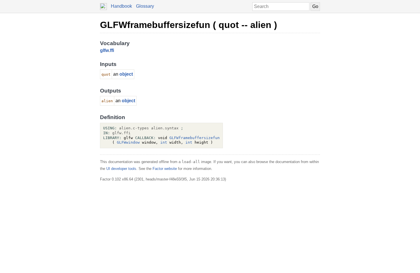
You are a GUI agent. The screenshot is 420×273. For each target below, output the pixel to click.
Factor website (165, 168)
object (126, 74)
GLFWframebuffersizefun (194, 138)
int (163, 142)
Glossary (145, 6)
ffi (112, 50)
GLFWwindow (128, 142)
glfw (104, 50)
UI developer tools (121, 168)
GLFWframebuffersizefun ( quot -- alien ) (188, 25)
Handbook (121, 6)
